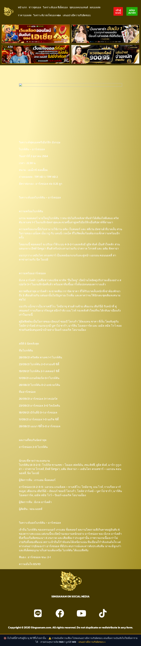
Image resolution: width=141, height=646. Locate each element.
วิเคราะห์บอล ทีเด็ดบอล (55, 7)
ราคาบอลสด (24, 15)
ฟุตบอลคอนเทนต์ (78, 7)
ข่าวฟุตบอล (35, 7)
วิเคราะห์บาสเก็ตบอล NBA (47, 15)
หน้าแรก (22, 7)
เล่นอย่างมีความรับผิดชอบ (77, 15)
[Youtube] (81, 613)
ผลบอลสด (95, 7)
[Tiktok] (102, 613)
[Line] (37, 613)
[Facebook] (59, 613)
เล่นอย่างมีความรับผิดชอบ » (92, 642)
